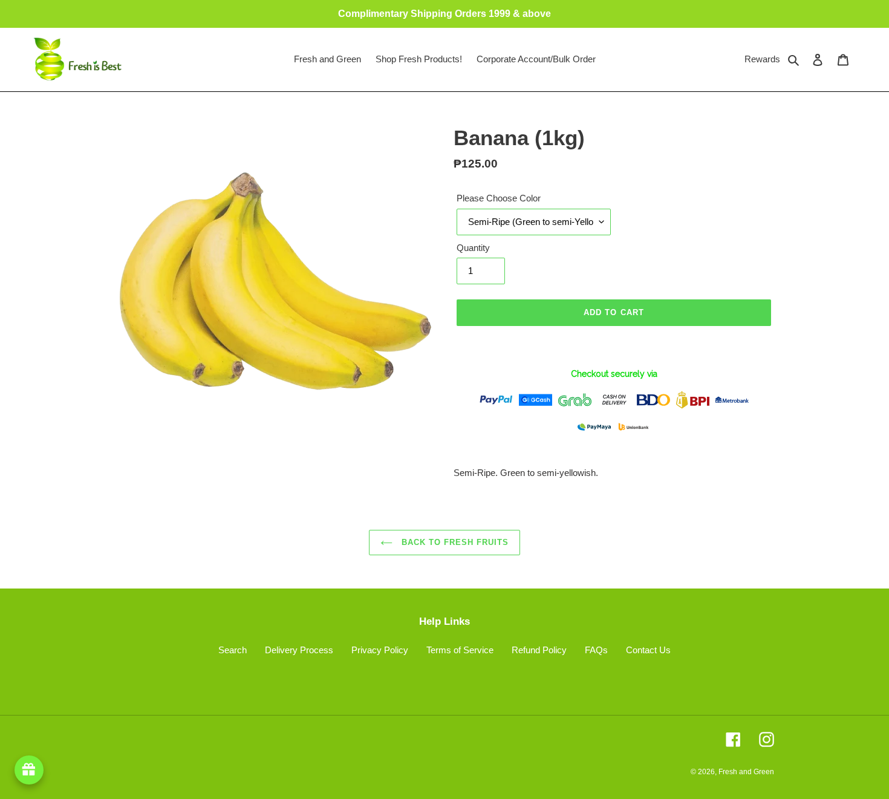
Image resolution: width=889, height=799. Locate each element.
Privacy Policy (379, 650)
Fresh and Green (746, 772)
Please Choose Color (499, 198)
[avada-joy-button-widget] (29, 769)
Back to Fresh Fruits (454, 542)
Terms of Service (459, 650)
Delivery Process (299, 650)
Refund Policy (539, 650)
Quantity (473, 248)
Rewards (762, 59)
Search (232, 650)
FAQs (596, 650)
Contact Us (648, 650)
